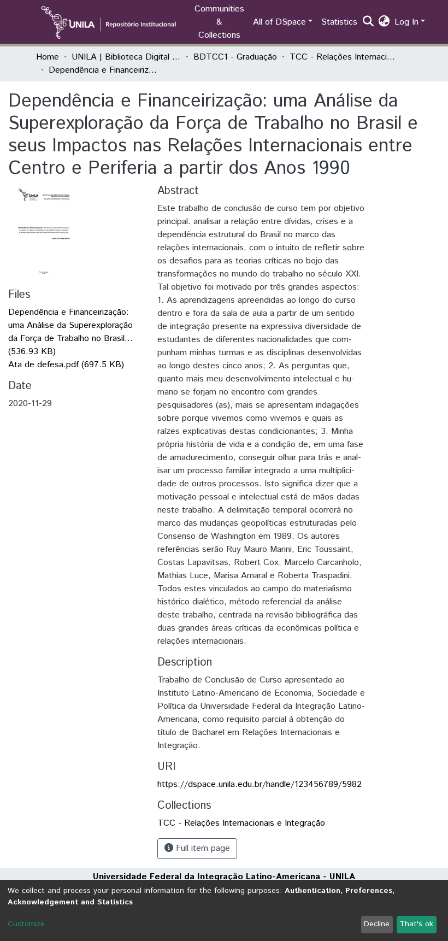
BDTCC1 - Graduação (235, 57)
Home (47, 57)
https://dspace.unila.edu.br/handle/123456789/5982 (259, 784)
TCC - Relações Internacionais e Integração (344, 57)
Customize (26, 924)
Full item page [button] (201, 848)
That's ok (416, 924)
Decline (377, 924)
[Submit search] (368, 22)
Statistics (339, 22)
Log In (406, 22)
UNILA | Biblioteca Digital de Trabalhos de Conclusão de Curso (126, 57)
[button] (384, 22)
